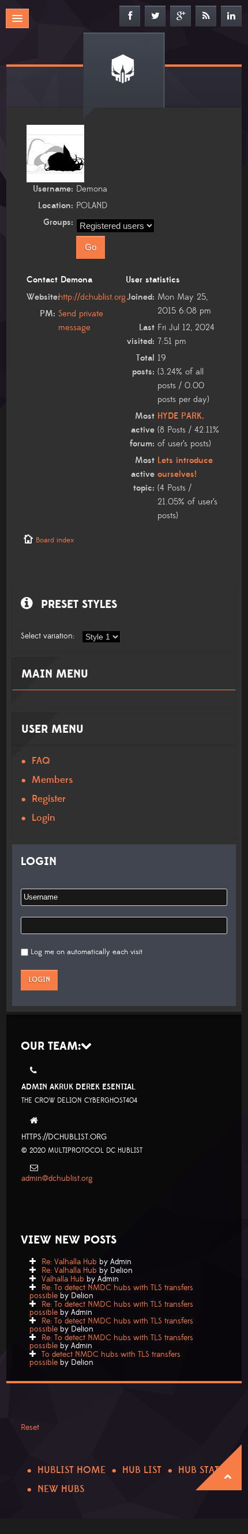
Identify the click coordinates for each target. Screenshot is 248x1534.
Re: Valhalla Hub (69, 1262)
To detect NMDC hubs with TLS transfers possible (105, 1358)
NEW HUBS (60, 1489)
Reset (30, 1427)
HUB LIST (141, 1470)
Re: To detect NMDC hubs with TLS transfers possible (111, 1292)
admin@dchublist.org (57, 1178)
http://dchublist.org (92, 297)
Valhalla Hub (63, 1279)
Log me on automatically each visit (86, 952)
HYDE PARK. (180, 416)
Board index (55, 540)
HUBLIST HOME (71, 1470)
